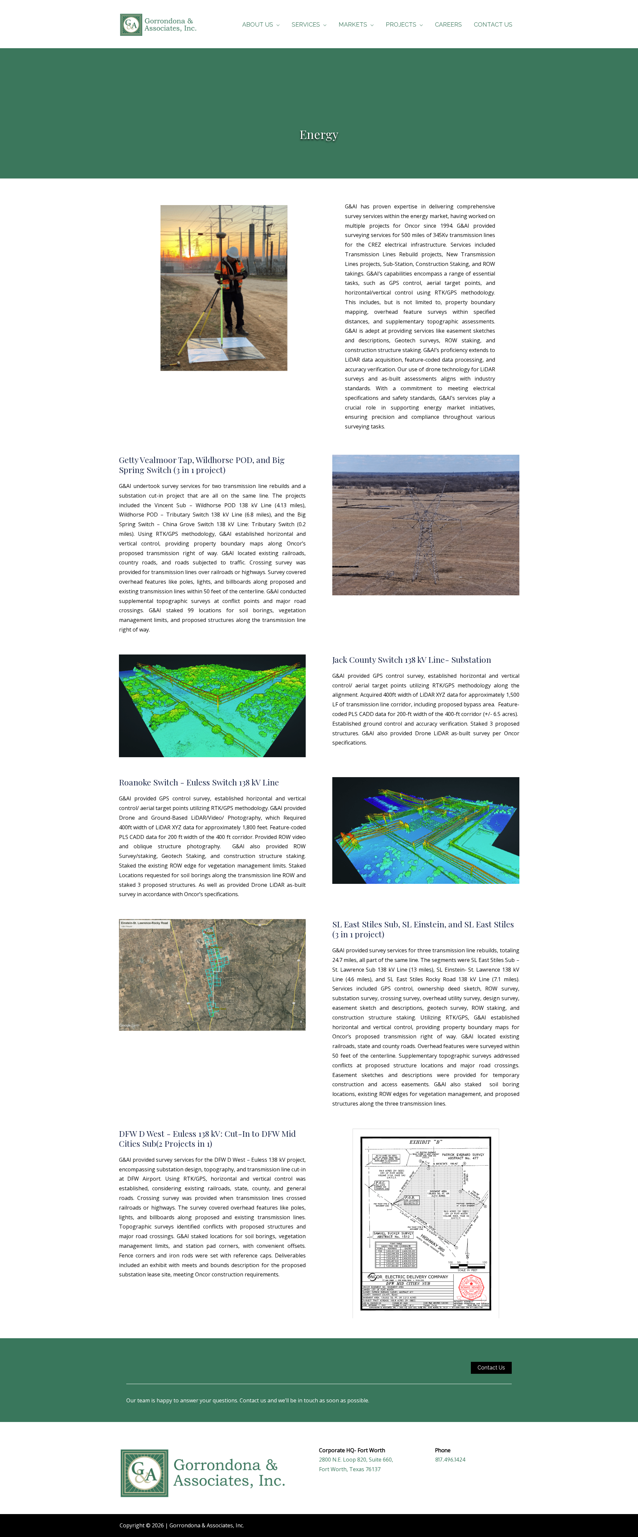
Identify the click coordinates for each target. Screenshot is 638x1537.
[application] (276, 24)
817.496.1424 (450, 1459)
